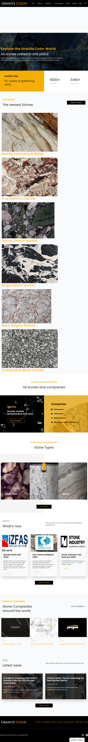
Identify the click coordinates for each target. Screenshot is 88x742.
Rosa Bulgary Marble (18, 325)
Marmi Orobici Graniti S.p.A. (42, 644)
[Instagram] (83, 735)
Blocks (66, 494)
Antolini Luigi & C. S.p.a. (11, 644)
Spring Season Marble (19, 240)
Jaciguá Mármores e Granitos (72, 644)
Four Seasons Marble (19, 198)
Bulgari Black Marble (18, 285)
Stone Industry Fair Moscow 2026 (71, 556)
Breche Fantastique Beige (22, 153)
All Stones (38, 722)
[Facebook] (87, 735)
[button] (51, 3)
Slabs (37, 494)
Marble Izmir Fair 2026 (12, 556)
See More (7, 573)
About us (54, 722)
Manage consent (77, 740)
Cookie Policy (79, 722)
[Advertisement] (44, 20)
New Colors (11, 494)
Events (60, 722)
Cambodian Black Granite (23, 370)
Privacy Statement (68, 722)
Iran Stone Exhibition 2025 (43, 556)
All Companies (46, 722)
